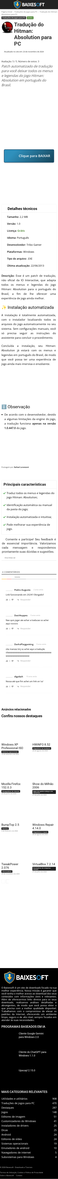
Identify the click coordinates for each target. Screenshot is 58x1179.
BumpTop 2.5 (10, 824)
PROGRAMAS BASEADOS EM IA (23, 1026)
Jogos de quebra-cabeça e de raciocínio (43, 792)
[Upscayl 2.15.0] (8, 1075)
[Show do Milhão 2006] (42, 770)
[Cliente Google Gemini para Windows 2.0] (8, 1038)
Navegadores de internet (10, 791)
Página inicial (6, 12)
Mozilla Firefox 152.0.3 (10, 785)
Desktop (5, 829)
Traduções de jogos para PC (25, 12)
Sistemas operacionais (10, 752)
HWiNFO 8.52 (41, 744)
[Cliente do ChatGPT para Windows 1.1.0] (8, 1057)
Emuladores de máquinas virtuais (42, 868)
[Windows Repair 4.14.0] (42, 811)
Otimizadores (7, 871)
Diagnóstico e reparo (40, 832)
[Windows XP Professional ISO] (11, 731)
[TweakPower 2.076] (11, 850)
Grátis (30, 17)
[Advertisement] (29, 118)
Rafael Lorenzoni (21, 467)
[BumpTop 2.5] (11, 811)
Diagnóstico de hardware (41, 748)
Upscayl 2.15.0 (27, 1070)
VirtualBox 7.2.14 (43, 864)
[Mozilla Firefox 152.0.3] (11, 770)
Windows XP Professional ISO (12, 746)
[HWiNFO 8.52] (42, 731)
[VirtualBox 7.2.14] (42, 850)
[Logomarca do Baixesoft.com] (29, 4)
